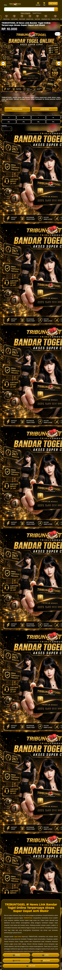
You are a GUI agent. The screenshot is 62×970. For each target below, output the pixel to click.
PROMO (17, 955)
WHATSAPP (46, 960)
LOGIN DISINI (44, 109)
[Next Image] (59, 63)
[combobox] (29, 9)
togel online (17, 936)
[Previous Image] (3, 63)
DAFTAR (17, 960)
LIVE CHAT (32, 966)
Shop (5, 5)
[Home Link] (15, 4)
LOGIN (46, 955)
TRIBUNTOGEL (28, 918)
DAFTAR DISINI (17, 109)
